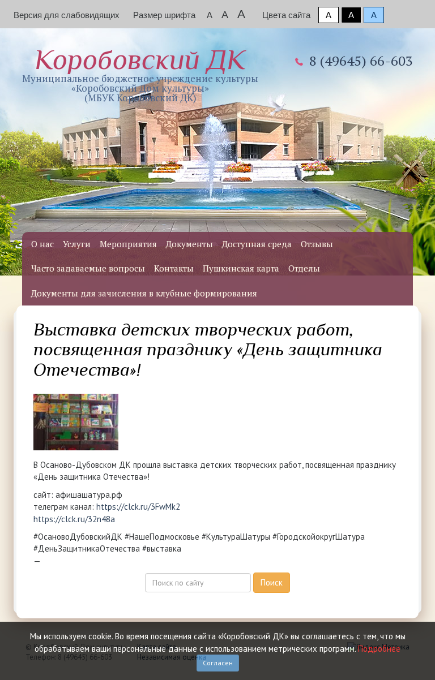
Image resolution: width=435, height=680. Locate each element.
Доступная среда (257, 243)
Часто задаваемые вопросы (88, 268)
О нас (42, 243)
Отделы (304, 268)
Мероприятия (128, 243)
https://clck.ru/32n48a (74, 519)
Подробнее (379, 648)
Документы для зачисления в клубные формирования (144, 293)
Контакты (174, 268)
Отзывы (317, 243)
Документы (189, 243)
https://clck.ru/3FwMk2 (138, 506)
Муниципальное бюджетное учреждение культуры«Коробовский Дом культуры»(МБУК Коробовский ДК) (140, 73)
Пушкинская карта (241, 268)
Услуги (77, 243)
